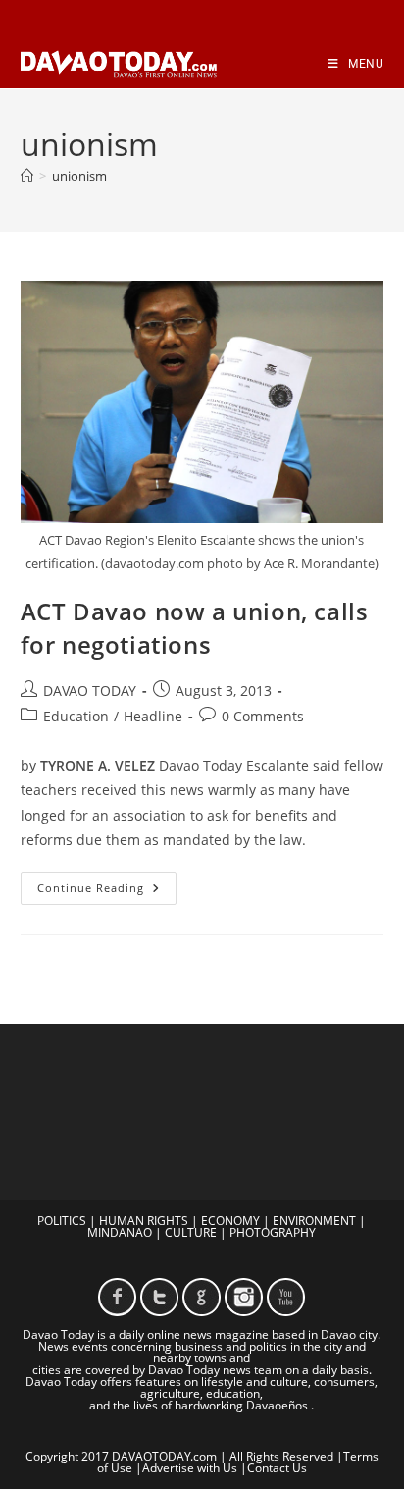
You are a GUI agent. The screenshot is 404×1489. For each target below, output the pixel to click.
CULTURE (191, 1232)
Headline (153, 716)
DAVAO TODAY (89, 690)
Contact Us (277, 1468)
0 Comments (263, 716)
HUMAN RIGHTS (143, 1220)
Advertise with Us (189, 1468)
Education (76, 716)
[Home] (27, 176)
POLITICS (61, 1220)
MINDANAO (119, 1232)
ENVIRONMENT (314, 1220)
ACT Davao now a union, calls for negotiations (195, 628)
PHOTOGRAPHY (272, 1232)
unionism (79, 176)
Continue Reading (107, 891)
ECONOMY (230, 1220)
